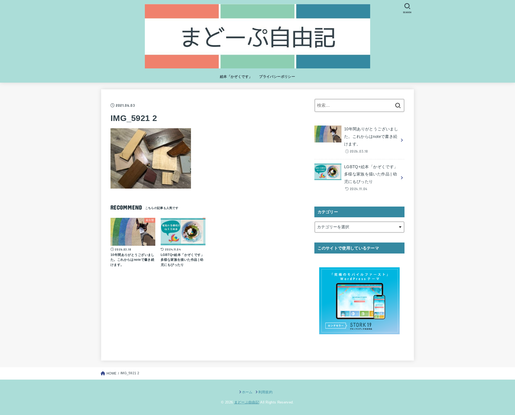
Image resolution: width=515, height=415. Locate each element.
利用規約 (265, 392)
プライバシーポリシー (277, 77)
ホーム (247, 392)
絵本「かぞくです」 (236, 77)
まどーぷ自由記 (246, 402)
